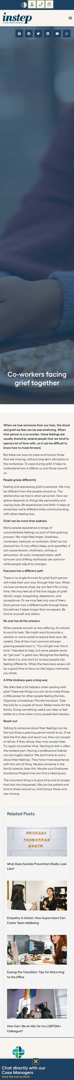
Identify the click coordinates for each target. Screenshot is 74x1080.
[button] (70, 18)
